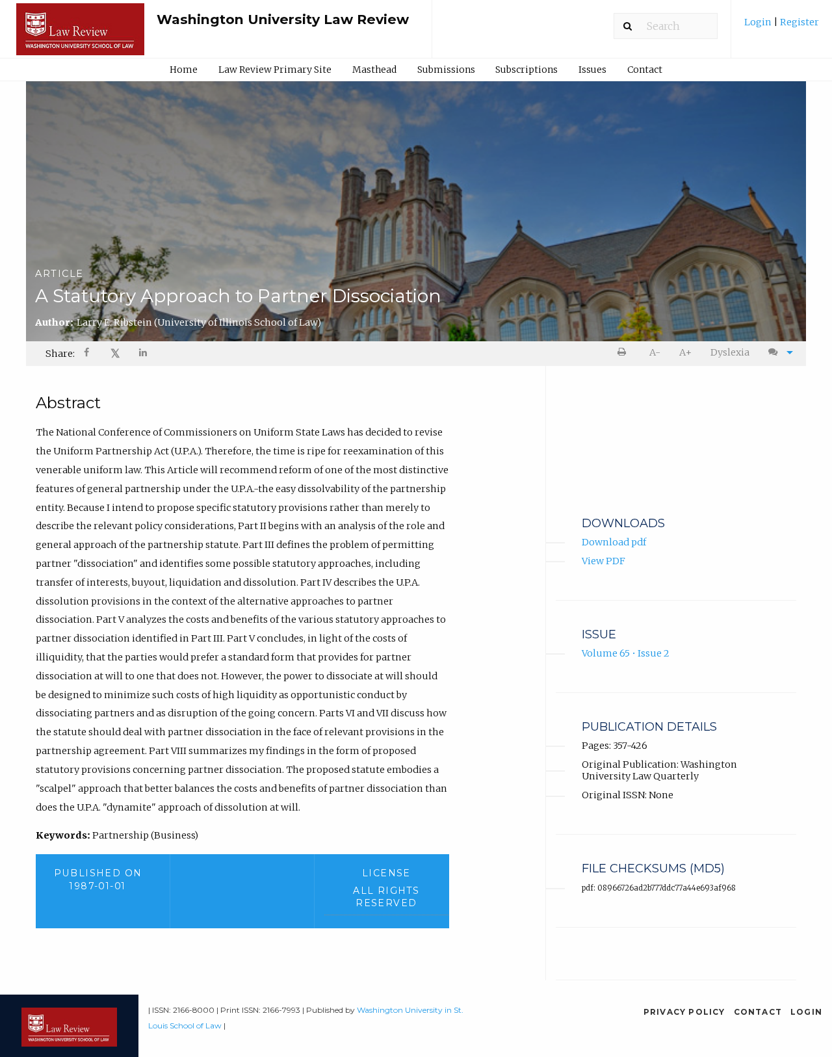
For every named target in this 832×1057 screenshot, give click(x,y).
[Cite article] (777, 352)
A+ (685, 352)
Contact (644, 69)
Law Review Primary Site (275, 69)
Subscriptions (526, 69)
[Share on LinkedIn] (143, 354)
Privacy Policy (684, 1012)
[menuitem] (781, 27)
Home (184, 69)
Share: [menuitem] (60, 353)
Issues (592, 69)
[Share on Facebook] (88, 354)
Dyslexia (729, 352)
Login (759, 22)
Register (798, 22)
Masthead (374, 69)
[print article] (624, 352)
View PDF (603, 561)
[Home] (80, 35)
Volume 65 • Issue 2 (626, 653)
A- (654, 352)
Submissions (446, 69)
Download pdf (614, 542)
